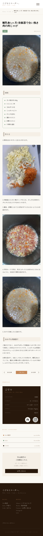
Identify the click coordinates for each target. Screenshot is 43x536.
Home (4, 11)
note (17, 513)
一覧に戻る (21, 372)
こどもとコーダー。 (11, 4)
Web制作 (5, 503)
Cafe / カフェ (7, 508)
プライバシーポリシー (9, 523)
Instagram (19, 510)
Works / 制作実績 (21, 506)
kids (10, 11)
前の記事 (9, 372)
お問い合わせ (21, 471)
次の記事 (33, 372)
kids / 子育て (7, 506)
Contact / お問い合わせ (23, 508)
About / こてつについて (24, 503)
